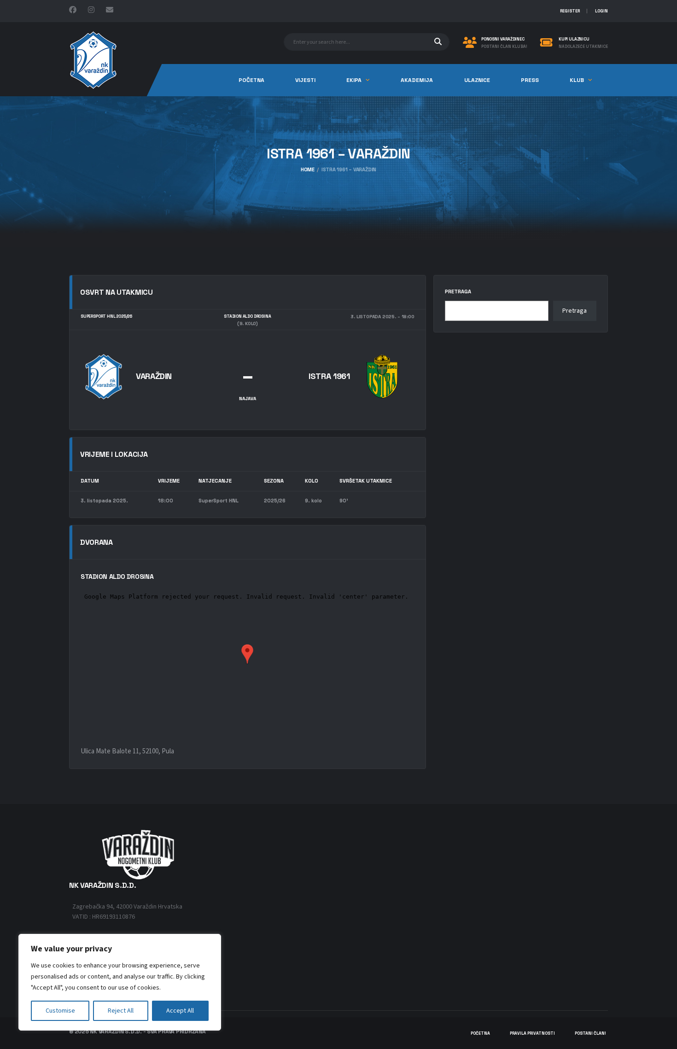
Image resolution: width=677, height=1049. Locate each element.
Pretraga (458, 291)
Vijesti (305, 80)
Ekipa (354, 80)
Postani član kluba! (504, 46)
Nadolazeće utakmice (583, 46)
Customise (60, 1010)
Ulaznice (477, 80)
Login (601, 11)
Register (570, 11)
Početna (251, 80)
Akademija (417, 80)
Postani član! (590, 1033)
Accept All (180, 1010)
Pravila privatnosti (532, 1033)
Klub (577, 80)
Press (530, 80)
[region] (119, 982)
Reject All (121, 1010)
